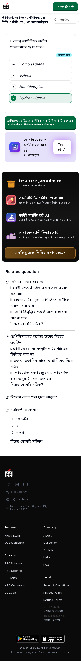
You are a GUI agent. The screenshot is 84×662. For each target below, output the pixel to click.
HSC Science (13, 571)
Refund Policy (52, 600)
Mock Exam (12, 535)
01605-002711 (19, 492)
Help (46, 557)
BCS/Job (10, 592)
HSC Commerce (15, 585)
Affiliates (49, 550)
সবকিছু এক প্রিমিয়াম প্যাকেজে (40, 252)
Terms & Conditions (56, 585)
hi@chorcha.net (20, 499)
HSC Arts (11, 578)
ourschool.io (63, 652)
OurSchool (50, 542)
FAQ (46, 564)
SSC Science (13, 563)
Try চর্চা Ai (62, 147)
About (47, 535)
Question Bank (14, 542)
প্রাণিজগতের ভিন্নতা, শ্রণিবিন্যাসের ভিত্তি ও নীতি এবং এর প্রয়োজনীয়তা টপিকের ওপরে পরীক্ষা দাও (40, 122)
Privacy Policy (52, 592)
